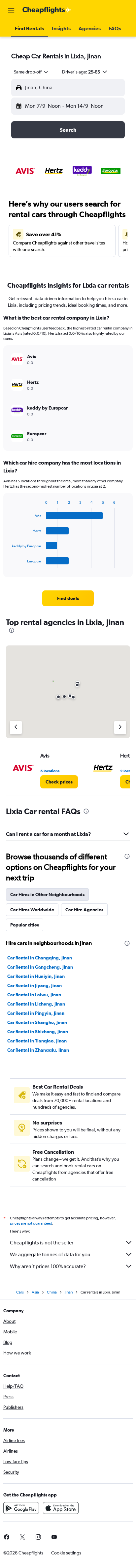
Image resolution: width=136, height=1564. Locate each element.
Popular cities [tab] (24, 924)
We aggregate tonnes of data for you (50, 1254)
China (52, 1292)
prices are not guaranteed (31, 1223)
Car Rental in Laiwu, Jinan (34, 994)
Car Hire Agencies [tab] (84, 909)
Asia (35, 1292)
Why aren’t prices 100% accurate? (48, 1266)
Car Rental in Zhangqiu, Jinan (38, 1050)
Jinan (69, 1292)
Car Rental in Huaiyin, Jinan (36, 976)
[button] (11, 10)
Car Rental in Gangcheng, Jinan (40, 967)
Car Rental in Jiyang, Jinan (34, 985)
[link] (68, 598)
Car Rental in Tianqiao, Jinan (37, 1040)
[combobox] (31, 72)
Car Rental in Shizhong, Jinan (37, 1031)
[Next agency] (120, 727)
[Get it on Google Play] (21, 1508)
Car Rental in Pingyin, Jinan (35, 1013)
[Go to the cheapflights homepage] (46, 10)
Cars (20, 1292)
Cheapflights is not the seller (41, 1242)
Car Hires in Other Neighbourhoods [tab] (47, 894)
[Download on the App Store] (61, 1508)
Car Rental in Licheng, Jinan (36, 1004)
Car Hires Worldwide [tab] (32, 909)
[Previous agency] (16, 727)
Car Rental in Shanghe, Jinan (37, 1022)
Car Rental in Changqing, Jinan (39, 957)
